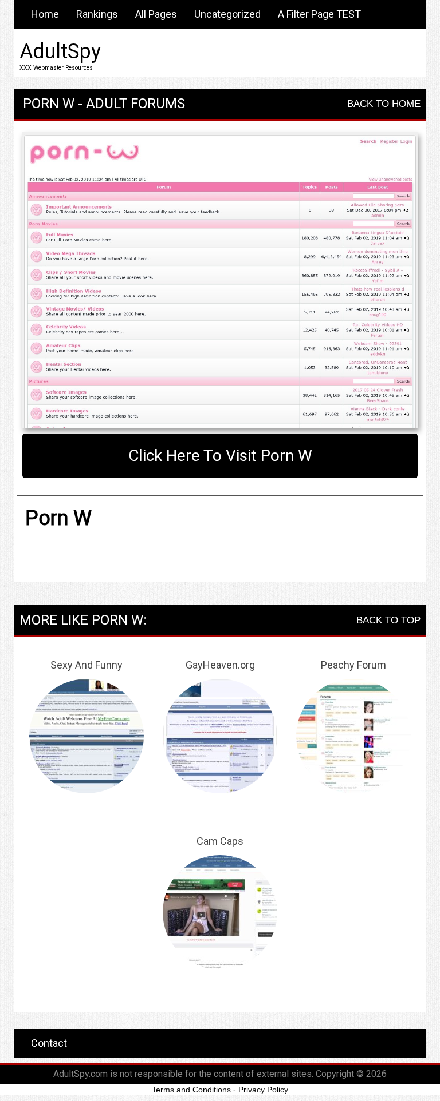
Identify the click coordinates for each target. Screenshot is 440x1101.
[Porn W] (220, 280)
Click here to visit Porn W (220, 455)
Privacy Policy (263, 1089)
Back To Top (388, 620)
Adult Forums (135, 104)
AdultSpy (60, 51)
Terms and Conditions (191, 1089)
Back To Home (384, 103)
